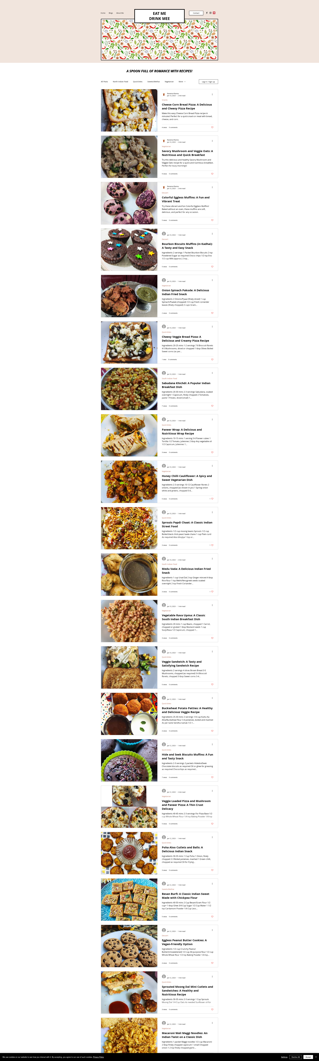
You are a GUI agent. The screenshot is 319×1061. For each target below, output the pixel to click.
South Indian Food (169, 378)
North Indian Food (120, 81)
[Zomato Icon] (214, 13)
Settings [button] (284, 1057)
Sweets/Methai (153, 81)
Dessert (165, 193)
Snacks (165, 100)
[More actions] (213, 94)
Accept (308, 1057)
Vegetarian (169, 81)
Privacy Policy (98, 1057)
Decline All (296, 1057)
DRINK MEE (159, 18)
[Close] (316, 1057)
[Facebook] (207, 13)
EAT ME (159, 13)
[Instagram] (210, 13)
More (181, 81)
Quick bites (137, 81)
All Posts (104, 81)
